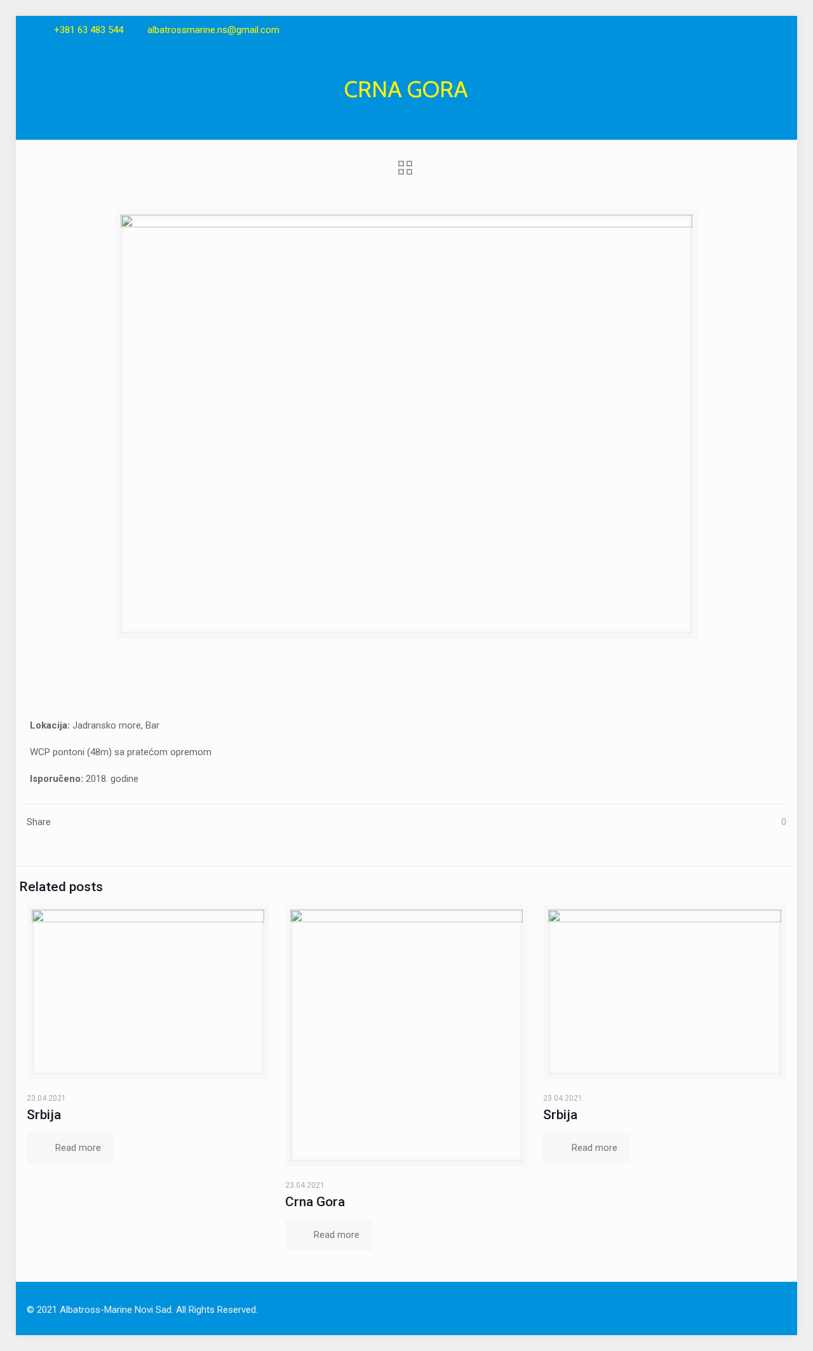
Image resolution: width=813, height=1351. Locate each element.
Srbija (44, 1114)
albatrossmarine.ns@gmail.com (213, 30)
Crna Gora (315, 1201)
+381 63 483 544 (88, 30)
